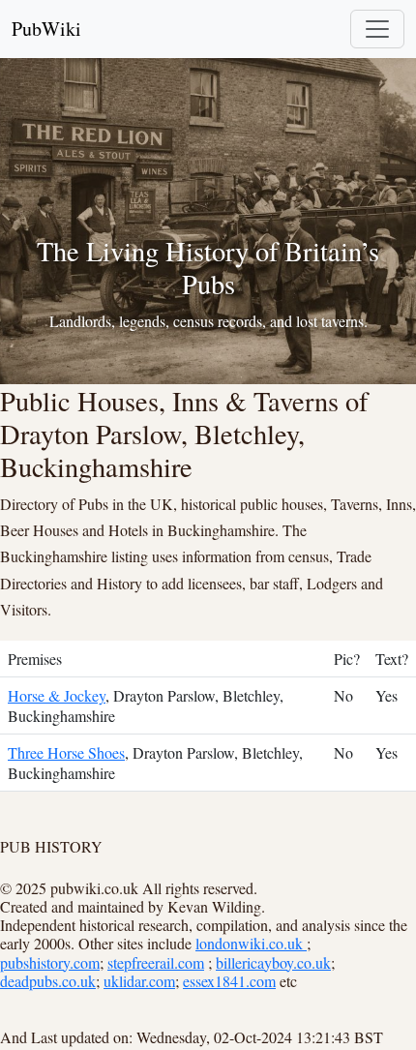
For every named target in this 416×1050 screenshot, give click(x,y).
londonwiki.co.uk (251, 943)
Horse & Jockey (56, 695)
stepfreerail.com (155, 962)
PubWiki (46, 28)
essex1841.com (229, 981)
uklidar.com (139, 981)
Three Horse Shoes (66, 752)
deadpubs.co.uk (48, 981)
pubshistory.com (50, 962)
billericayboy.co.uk (273, 962)
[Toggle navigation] (377, 29)
